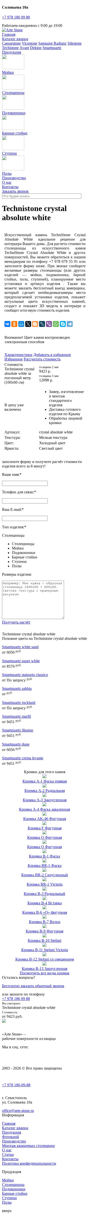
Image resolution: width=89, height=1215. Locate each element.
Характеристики (18, 355)
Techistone (10, 48)
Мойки (8, 72)
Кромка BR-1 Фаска (45, 865)
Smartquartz (52, 48)
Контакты (10, 187)
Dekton (36, 48)
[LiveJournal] (42, 324)
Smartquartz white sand (20, 647)
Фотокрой (10, 1137)
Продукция (11, 52)
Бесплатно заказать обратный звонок (33, 986)
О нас (7, 182)
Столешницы (13, 92)
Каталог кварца (15, 39)
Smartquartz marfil (16, 716)
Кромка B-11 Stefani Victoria (44, 950)
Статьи (8, 1154)
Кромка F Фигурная (45, 828)
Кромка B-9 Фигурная (44, 931)
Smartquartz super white (21, 661)
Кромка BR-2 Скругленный (44, 875)
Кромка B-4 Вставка (44, 903)
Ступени (9, 153)
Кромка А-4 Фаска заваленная (44, 809)
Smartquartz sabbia (17, 688)
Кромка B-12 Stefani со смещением (44, 959)
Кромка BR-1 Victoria (45, 884)
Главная (8, 34)
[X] (28, 324)
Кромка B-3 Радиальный (44, 894)
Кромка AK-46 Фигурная (44, 819)
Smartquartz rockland (18, 702)
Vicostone (29, 43)
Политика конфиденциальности (29, 1163)
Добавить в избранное (52, 355)
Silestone (74, 43)
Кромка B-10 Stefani (44, 940)
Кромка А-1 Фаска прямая (44, 781)
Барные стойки (14, 133)
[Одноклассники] (14, 324)
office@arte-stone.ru (18, 1110)
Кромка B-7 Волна (44, 922)
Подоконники (13, 113)
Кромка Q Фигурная (44, 847)
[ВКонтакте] (7, 324)
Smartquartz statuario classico (25, 675)
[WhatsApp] (56, 324)
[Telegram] (70, 324)
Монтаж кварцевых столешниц (28, 1146)
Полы (17, 566)
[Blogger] (35, 324)
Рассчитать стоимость (42, 359)
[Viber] (49, 324)
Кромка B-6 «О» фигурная (44, 912)
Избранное (13, 359)
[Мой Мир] (21, 324)
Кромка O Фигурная (44, 837)
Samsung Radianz (52, 43)
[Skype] (63, 324)
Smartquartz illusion (17, 730)
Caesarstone (11, 43)
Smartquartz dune (15, 744)
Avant (24, 48)
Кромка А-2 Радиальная (44, 790)
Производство (14, 178)
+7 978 (16, 17)
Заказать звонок (15, 191)
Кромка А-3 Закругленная (45, 800)
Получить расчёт (16, 622)
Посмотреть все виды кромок (44, 973)
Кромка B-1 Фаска (44, 856)
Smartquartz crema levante (22, 758)
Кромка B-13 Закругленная (44, 968)
